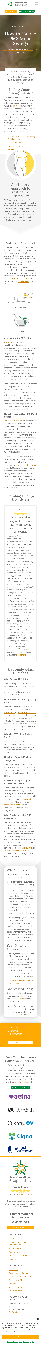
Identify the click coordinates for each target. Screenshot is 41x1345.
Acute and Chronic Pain (17, 1252)
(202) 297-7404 (18, 1001)
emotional (17, 106)
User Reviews (27, 1194)
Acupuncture (9, 342)
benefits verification (23, 1082)
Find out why (20, 1042)
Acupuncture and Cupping (18, 1273)
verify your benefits (14, 1015)
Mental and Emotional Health (19, 1256)
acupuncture (12, 1009)
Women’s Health (15, 1248)
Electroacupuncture (16, 1284)
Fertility (11, 1239)
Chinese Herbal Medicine (18, 1280)
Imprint (32, 1342)
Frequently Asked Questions (19, 146)
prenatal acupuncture (12, 805)
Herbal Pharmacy (15, 1291)
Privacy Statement (24, 1342)
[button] (38, 1319)
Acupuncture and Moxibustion (20, 1277)
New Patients (11, 11)
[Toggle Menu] (36, 3)
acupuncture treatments (20, 278)
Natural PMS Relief (15, 143)
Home (5, 49)
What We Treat (14, 49)
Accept (20, 1337)
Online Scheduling (26, 11)
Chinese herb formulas (13, 421)
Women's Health (27, 49)
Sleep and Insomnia (16, 1259)
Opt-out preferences (12, 1342)
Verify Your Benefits (20, 1087)
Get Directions (14, 1312)
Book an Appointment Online (20, 1227)
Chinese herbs (23, 281)
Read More (21, 655)
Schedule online (18, 999)
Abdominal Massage (16, 1287)
